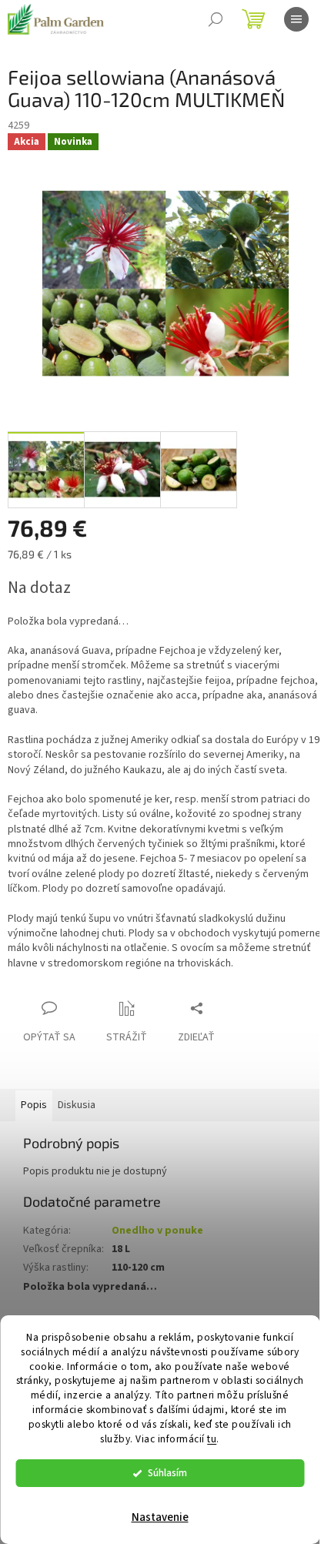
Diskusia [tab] (76, 1105)
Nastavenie (160, 1517)
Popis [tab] (34, 1105)
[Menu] (296, 19)
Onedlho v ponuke (157, 1230)
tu (211, 1439)
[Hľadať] (215, 19)
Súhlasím (167, 1472)
